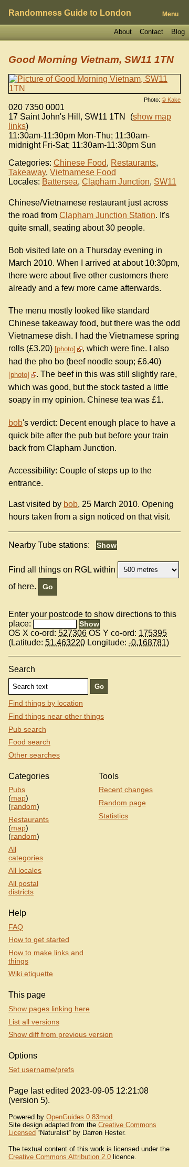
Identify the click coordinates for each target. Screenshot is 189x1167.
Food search (29, 742)
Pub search (27, 729)
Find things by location (45, 703)
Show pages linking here (49, 1008)
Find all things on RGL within (62, 569)
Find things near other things (56, 716)
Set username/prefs (41, 1069)
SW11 (165, 181)
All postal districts (23, 887)
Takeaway (27, 172)
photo (65, 349)
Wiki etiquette (30, 973)
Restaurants (133, 162)
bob (15, 422)
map (18, 798)
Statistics (113, 816)
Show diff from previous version (60, 1034)
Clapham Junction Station (107, 215)
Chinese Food (80, 162)
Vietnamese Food (83, 172)
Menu (170, 14)
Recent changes (126, 789)
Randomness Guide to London (69, 12)
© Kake (171, 99)
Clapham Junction (116, 181)
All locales (24, 870)
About (123, 32)
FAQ (15, 927)
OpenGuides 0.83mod (79, 1117)
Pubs (16, 789)
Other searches (34, 755)
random (24, 806)
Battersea (60, 181)
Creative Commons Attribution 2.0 (59, 1157)
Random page (122, 802)
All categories (25, 853)
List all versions (33, 1022)
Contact (151, 32)
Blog (178, 32)
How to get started (38, 939)
